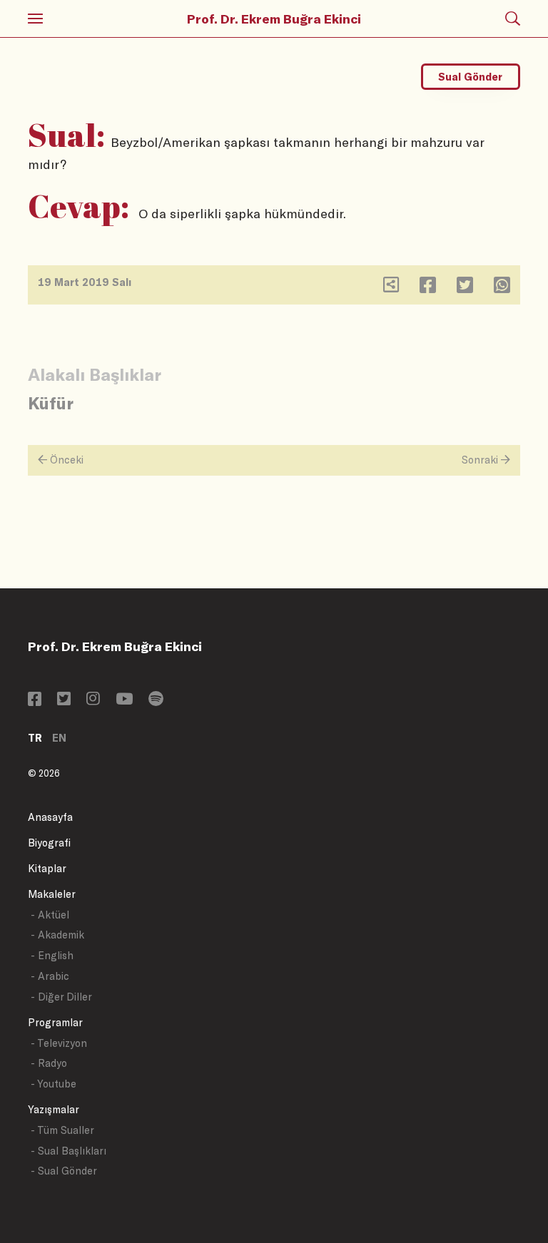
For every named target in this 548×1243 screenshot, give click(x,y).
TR (35, 738)
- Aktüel (50, 915)
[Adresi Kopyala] (391, 288)
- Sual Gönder (64, 1171)
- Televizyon (59, 1043)
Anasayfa (50, 817)
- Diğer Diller (61, 997)
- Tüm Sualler (62, 1130)
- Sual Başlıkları (68, 1151)
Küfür (50, 402)
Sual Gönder (470, 77)
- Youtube (53, 1084)
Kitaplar (47, 868)
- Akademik (57, 935)
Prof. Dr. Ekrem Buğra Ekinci (274, 18)
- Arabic (50, 976)
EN (59, 738)
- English (52, 955)
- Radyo (49, 1063)
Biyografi (49, 843)
